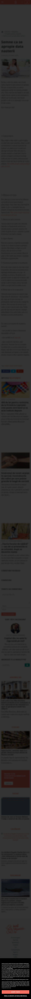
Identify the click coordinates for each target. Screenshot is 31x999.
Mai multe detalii (10, 968)
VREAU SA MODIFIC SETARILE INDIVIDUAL (15, 996)
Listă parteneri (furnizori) (6, 987)
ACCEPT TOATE (15, 992)
